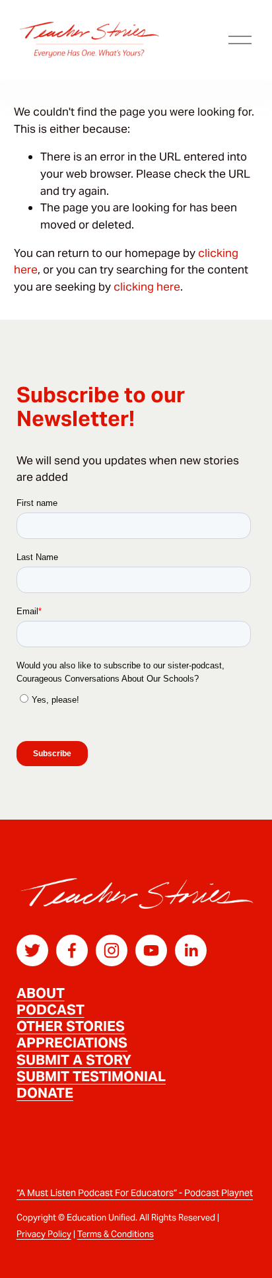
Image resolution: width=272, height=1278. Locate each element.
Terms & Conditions (115, 1234)
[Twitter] (32, 950)
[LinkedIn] (191, 950)
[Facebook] (72, 950)
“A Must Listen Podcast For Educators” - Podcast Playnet (135, 1193)
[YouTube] (151, 950)
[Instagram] (111, 950)
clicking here (147, 286)
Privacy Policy (44, 1234)
